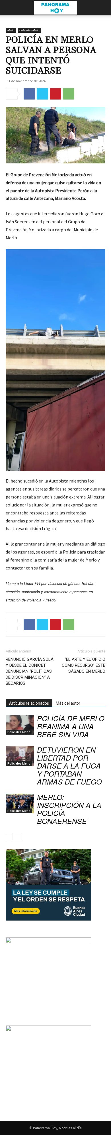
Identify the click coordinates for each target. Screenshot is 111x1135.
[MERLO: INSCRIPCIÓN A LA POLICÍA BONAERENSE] (20, 803)
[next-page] (18, 836)
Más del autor (68, 703)
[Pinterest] (55, 94)
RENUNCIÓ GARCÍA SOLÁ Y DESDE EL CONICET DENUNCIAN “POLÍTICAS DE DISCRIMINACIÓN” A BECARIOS (30, 671)
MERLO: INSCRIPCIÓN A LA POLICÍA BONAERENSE (69, 809)
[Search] (103, 7)
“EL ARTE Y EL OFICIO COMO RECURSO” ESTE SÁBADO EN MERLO (83, 665)
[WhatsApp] (68, 94)
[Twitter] (42, 94)
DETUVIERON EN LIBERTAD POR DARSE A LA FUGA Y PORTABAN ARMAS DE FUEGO (69, 766)
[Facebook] (29, 94)
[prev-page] (9, 836)
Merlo (11, 30)
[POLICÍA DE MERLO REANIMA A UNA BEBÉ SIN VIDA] (20, 725)
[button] (10, 7)
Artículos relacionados (29, 703)
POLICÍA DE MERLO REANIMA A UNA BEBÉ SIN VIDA (70, 726)
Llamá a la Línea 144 (23, 583)
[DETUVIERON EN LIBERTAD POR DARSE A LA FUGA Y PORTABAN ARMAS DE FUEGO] (20, 756)
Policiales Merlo (29, 30)
